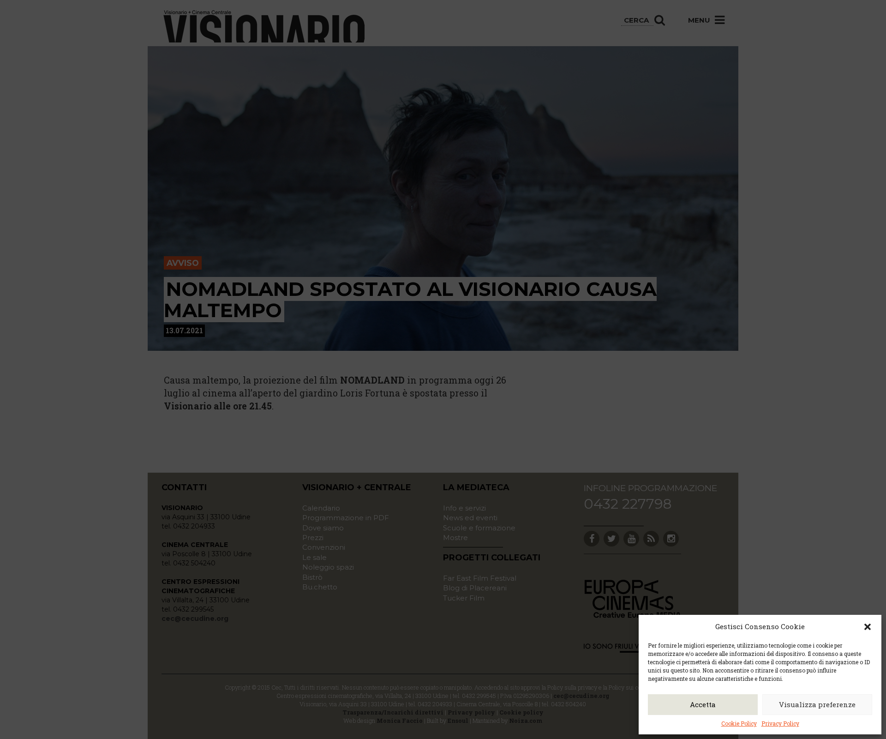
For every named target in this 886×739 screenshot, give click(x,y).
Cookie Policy (739, 723)
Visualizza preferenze (817, 704)
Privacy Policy (780, 723)
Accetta (703, 704)
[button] (867, 626)
